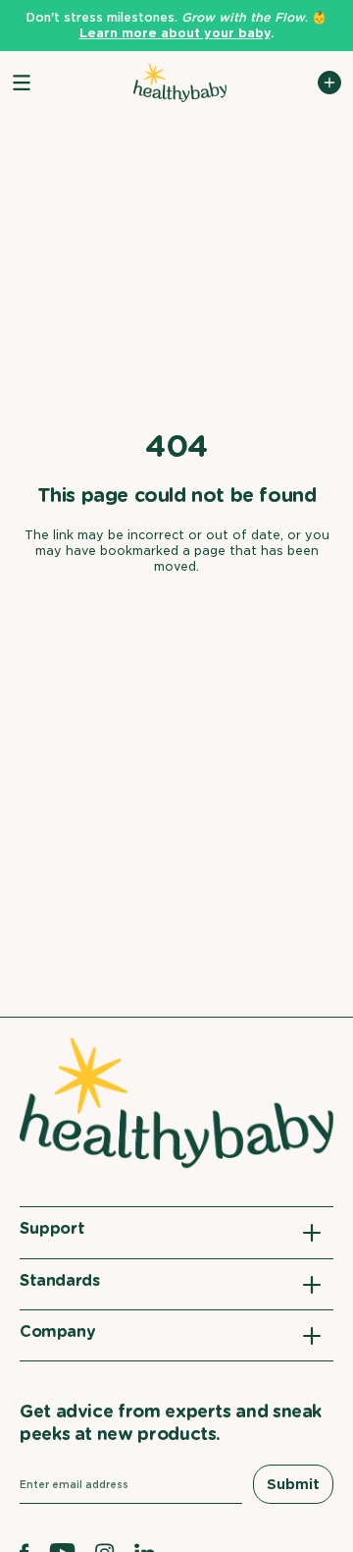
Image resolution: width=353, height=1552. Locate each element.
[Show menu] (21, 82)
